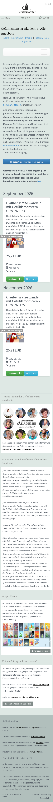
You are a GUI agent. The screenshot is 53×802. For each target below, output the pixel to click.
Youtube (39, 742)
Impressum (45, 794)
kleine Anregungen (41, 684)
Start (6, 37)
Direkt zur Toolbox (40, 651)
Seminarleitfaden (12, 104)
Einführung (17, 37)
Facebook (20, 727)
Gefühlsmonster (26, 8)
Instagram (33, 727)
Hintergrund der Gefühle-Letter (25, 697)
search (46, 18)
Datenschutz (45, 798)
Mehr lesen (31, 279)
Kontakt (36, 794)
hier (39, 181)
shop (27, 18)
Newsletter (35, 751)
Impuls (28, 37)
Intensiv (39, 37)
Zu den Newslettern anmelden (18, 703)
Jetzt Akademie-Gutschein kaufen (27, 161)
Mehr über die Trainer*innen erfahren (19, 449)
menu (7, 18)
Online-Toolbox (11, 145)
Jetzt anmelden (15, 279)
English (48, 4)
